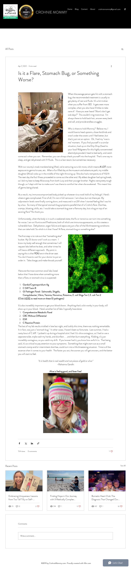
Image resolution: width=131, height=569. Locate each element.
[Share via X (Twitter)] (25, 443)
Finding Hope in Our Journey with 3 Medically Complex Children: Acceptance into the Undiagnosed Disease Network (64, 497)
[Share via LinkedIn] (32, 443)
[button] (122, 49)
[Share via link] (38, 443)
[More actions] (111, 66)
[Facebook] (125, 9)
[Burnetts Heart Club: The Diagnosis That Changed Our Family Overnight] (107, 481)
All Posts (9, 49)
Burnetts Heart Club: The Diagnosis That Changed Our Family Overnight (105, 497)
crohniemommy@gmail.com (109, 9)
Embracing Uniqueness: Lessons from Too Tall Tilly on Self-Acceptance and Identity (23, 497)
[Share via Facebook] (19, 443)
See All (123, 465)
